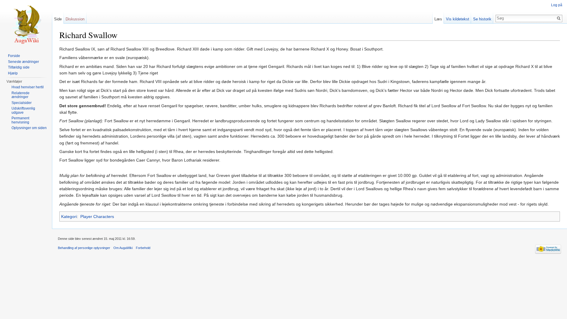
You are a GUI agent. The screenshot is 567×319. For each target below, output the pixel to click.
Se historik (482, 19)
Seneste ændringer (23, 62)
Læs (438, 19)
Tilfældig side (19, 67)
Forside (14, 56)
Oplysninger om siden (29, 128)
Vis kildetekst (457, 19)
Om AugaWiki (123, 248)
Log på (556, 5)
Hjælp (13, 73)
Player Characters (97, 216)
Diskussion (75, 19)
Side (58, 19)
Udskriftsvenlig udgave (23, 110)
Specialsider (22, 103)
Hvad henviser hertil (28, 87)
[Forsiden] (26, 23)
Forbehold (143, 248)
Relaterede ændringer (21, 95)
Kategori (69, 216)
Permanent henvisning (20, 120)
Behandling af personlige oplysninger (84, 248)
